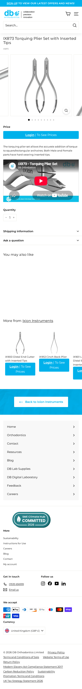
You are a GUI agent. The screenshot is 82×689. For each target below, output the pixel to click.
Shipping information (18, 231)
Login (29, 135)
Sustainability (10, 538)
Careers (7, 548)
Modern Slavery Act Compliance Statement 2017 (33, 666)
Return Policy (11, 661)
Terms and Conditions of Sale (21, 657)
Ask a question (13, 240)
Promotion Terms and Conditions (23, 676)
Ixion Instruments (38, 320)
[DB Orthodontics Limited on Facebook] (50, 583)
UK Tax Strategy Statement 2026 (23, 680)
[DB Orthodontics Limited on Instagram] (43, 583)
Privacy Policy (56, 652)
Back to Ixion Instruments (43, 402)
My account (10, 564)
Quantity (9, 210)
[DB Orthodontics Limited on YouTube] (57, 583)
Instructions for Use (14, 543)
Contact (8, 558)
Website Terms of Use (56, 657)
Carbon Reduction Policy (18, 671)
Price (6, 127)
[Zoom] (66, 110)
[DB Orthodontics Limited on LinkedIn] (64, 583)
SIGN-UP (12, 3)
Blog (6, 553)
